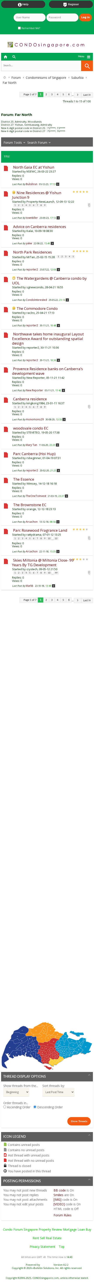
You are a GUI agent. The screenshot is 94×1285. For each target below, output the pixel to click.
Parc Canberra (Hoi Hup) (34, 453)
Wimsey (31, 483)
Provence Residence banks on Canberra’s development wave (47, 371)
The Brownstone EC (29, 504)
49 (56, 573)
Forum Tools (12, 142)
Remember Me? (30, 28)
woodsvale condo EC (30, 428)
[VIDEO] (59, 1204)
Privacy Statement (42, 1247)
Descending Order (49, 1107)
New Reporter (35, 378)
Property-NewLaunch (40, 202)
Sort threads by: (53, 1086)
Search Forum (37, 142)
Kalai (29, 231)
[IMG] (57, 1199)
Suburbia (77, 77)
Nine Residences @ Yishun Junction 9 (36, 195)
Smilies (58, 1195)
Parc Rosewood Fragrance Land (40, 530)
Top (61, 1247)
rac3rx (30, 313)
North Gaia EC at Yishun (33, 167)
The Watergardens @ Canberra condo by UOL (49, 280)
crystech (32, 569)
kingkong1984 (35, 403)
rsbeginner (33, 458)
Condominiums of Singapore (46, 77)
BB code (60, 1190)
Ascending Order (18, 1107)
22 (56, 538)
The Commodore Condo (37, 308)
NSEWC (31, 171)
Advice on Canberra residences (39, 226)
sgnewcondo (35, 287)
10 (49, 538)
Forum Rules (62, 1215)
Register (71, 4)
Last (85, 95)
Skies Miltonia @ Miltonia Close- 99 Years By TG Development (43, 562)
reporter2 (32, 347)
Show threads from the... (20, 1086)
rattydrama (33, 535)
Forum (16, 77)
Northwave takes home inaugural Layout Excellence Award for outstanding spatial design (48, 338)
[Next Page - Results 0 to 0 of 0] (77, 94)
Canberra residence (30, 398)
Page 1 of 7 (30, 94)
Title (7, 156)
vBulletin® (47, 1264)
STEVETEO (33, 432)
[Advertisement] (47, 816)
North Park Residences (32, 252)
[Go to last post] (57, 184)
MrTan (30, 257)
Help (23, 4)
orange (31, 509)
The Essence (23, 479)
